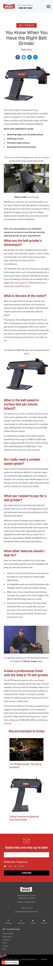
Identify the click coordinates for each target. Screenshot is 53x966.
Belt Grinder (26, 25)
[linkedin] (29, 57)
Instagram (8, 923)
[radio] (9, 866)
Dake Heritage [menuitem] (8, 934)
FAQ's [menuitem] (5, 943)
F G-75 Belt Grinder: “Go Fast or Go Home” (26, 766)
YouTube (44, 923)
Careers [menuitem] (5, 946)
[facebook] (17, 57)
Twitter (32, 923)
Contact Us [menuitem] (7, 940)
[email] (35, 57)
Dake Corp (26, 49)
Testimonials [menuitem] (7, 937)
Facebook (21, 923)
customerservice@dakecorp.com (26, 912)
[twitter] (23, 57)
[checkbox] (26, 866)
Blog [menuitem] (4, 949)
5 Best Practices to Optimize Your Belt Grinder (24, 818)
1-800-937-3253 (25, 8)
